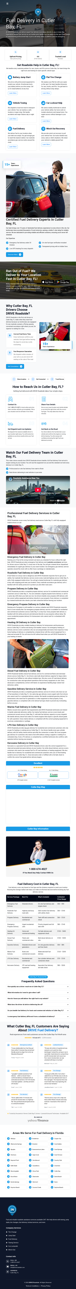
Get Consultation (13, 366)
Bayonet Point (15, 1160)
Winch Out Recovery (55, 128)
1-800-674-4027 (31, 286)
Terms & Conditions (32, 1286)
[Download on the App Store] (47, 282)
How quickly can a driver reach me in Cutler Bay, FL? (26, 986)
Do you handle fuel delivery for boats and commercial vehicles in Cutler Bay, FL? (36, 1010)
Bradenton (35, 1138)
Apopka (13, 1149)
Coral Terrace (58, 1155)
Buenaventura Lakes (38, 1149)
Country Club (58, 1160)
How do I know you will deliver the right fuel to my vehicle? (28, 998)
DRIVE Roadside (34, 1282)
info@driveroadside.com (17, 1267)
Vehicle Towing (20, 103)
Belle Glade (14, 1165)
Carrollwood (35, 1160)
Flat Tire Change (53, 77)
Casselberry (35, 1165)
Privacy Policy (45, 1286)
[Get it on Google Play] (63, 282)
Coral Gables (58, 1144)
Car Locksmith (13, 1246)
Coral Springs (58, 1149)
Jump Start (11, 1235)
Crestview (57, 1165)
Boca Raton (14, 1176)
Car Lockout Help (54, 103)
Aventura (13, 1155)
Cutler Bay (57, 1171)
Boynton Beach (15, 1187)
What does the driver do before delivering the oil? (25, 1004)
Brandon (34, 1144)
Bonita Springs (15, 1182)
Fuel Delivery (19, 128)
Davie (56, 1182)
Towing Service (13, 1242)
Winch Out (11, 1250)
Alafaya (13, 1138)
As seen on (38, 1117)
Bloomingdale (15, 1171)
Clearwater (35, 1176)
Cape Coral (35, 1155)
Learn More (12, 93)
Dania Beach (58, 1176)
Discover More (13, 254)
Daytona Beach (58, 1187)
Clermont (35, 1182)
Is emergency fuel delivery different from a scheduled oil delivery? (31, 1016)
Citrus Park (35, 1171)
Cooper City (57, 1138)
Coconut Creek (36, 1187)
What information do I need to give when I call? (24, 992)
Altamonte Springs (16, 1144)
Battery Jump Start (22, 77)
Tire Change (12, 1232)
